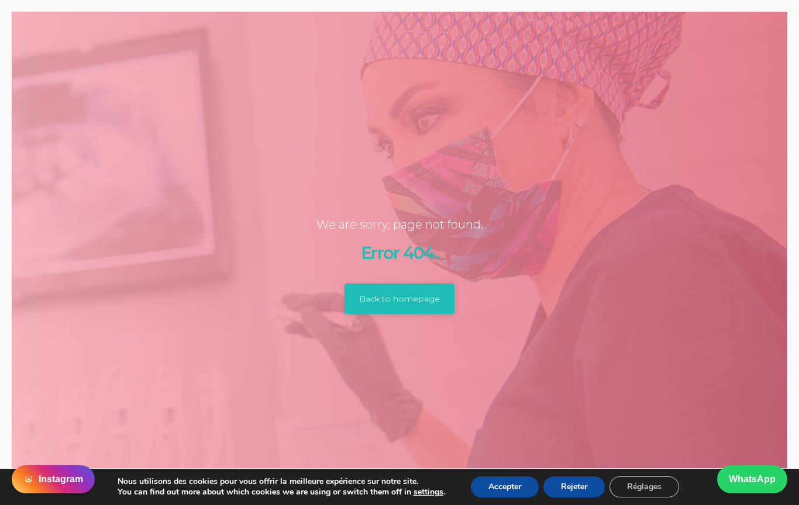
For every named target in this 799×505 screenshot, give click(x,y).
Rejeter (574, 486)
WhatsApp (752, 479)
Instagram (61, 479)
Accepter (504, 486)
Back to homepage (399, 298)
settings (428, 492)
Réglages (644, 486)
